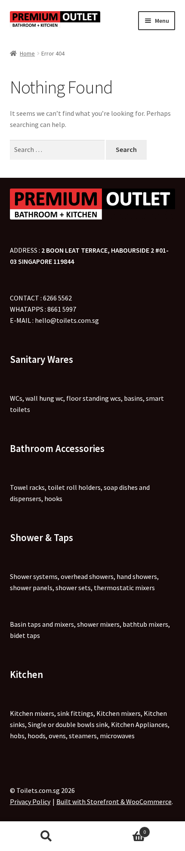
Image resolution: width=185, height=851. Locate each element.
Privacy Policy (30, 801)
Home (27, 53)
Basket (119, 829)
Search (46, 836)
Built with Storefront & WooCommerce (114, 801)
